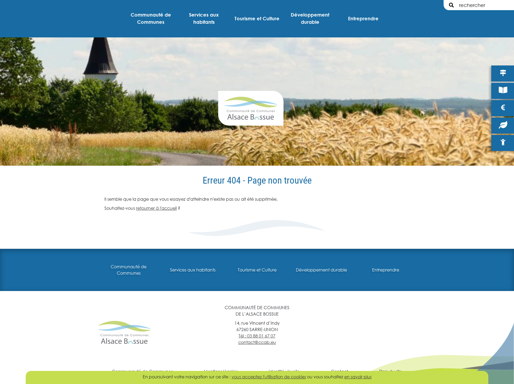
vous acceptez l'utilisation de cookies (269, 376)
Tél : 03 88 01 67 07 (257, 336)
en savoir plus (358, 376)
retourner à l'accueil (156, 208)
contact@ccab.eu (257, 342)
